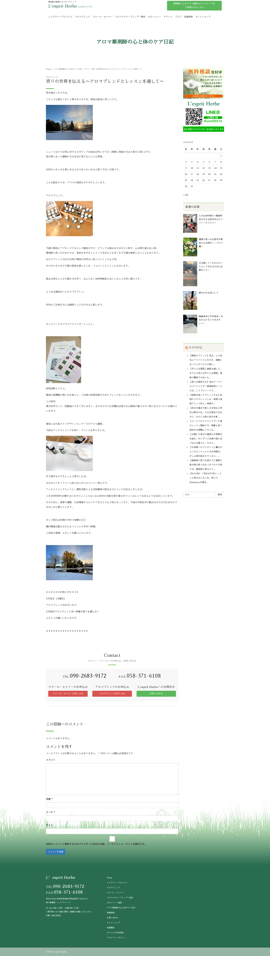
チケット (168, 17)
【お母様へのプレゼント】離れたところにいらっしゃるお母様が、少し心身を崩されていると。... (205, 451)
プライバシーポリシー (116, 938)
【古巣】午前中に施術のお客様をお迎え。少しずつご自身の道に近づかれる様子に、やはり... (205, 438)
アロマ (87, 69)
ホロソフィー (154, 17)
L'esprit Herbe (62, 6)
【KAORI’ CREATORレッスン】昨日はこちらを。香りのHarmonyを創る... (205, 477)
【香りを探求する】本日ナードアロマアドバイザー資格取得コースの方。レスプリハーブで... (205, 386)
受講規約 (110, 928)
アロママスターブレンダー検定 (130, 17)
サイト (49, 825)
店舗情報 (188, 17)
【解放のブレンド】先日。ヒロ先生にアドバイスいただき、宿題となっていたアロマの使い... (205, 360)
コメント (50, 760)
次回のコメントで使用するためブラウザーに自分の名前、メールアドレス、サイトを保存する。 (96, 844)
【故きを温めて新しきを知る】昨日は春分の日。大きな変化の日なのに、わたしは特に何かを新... (205, 412)
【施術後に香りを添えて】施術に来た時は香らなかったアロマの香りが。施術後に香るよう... (205, 464)
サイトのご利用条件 (115, 933)
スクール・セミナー (102, 17)
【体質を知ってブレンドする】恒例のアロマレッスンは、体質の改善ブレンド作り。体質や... (205, 399)
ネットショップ (202, 17)
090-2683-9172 (88, 675)
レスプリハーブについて (60, 17)
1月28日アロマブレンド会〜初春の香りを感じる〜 (72, 611)
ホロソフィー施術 (114, 903)
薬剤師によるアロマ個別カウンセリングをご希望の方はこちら (194, 5)
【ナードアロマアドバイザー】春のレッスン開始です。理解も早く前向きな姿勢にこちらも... (205, 425)
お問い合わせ (156, 693)
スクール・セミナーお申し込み (68, 693)
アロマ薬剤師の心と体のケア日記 (68, 69)
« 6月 (185, 195)
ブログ (178, 17)
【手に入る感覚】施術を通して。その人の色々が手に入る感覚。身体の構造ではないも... (205, 373)
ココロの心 (195, 347)
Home (48, 69)
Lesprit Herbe (59, 952)
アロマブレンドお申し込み (112, 693)
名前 (49, 799)
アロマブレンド (82, 17)
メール (50, 812)
